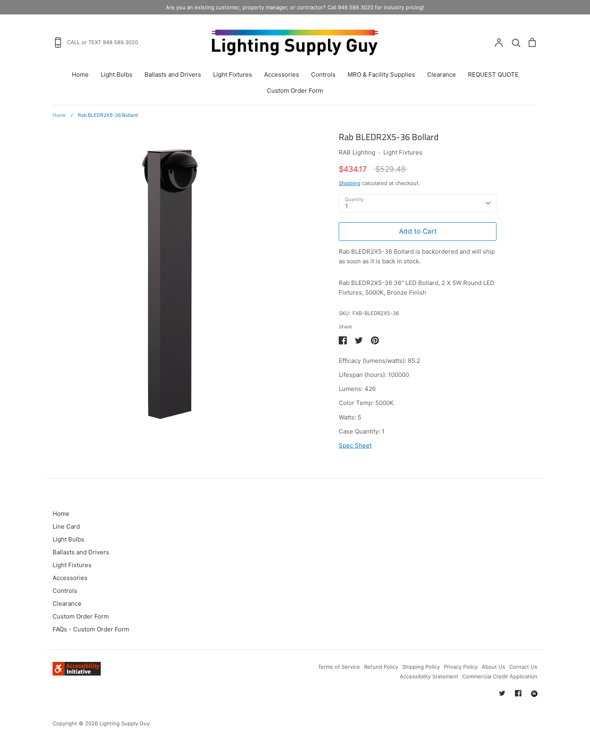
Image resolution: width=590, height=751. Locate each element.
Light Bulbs (116, 74)
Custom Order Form (295, 90)
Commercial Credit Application (499, 676)
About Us (493, 666)
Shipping (349, 183)
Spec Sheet (355, 445)
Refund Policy (381, 666)
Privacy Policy (461, 666)
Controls (323, 74)
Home (80, 74)
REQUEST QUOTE (493, 74)
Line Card (66, 526)
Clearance (441, 74)
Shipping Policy (421, 666)
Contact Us (523, 666)
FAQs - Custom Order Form (91, 629)
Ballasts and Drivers (172, 74)
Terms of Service (339, 666)
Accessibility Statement (429, 676)
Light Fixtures (232, 74)
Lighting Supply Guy (125, 723)
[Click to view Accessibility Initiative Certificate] (77, 673)
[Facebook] (518, 693)
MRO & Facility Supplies (381, 74)
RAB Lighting (357, 152)
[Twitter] (502, 693)
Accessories (281, 74)
